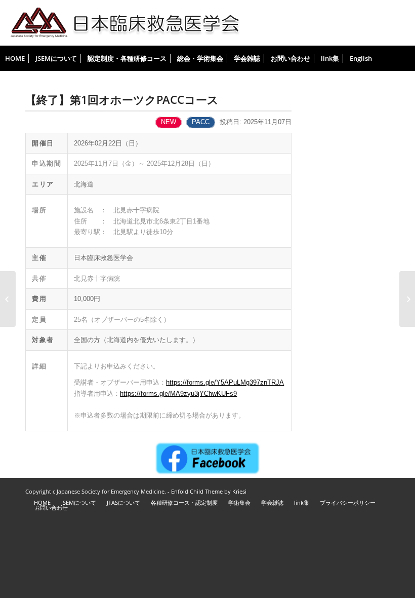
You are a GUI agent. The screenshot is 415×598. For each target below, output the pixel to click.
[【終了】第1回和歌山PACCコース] (8, 299)
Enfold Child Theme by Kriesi (208, 491)
